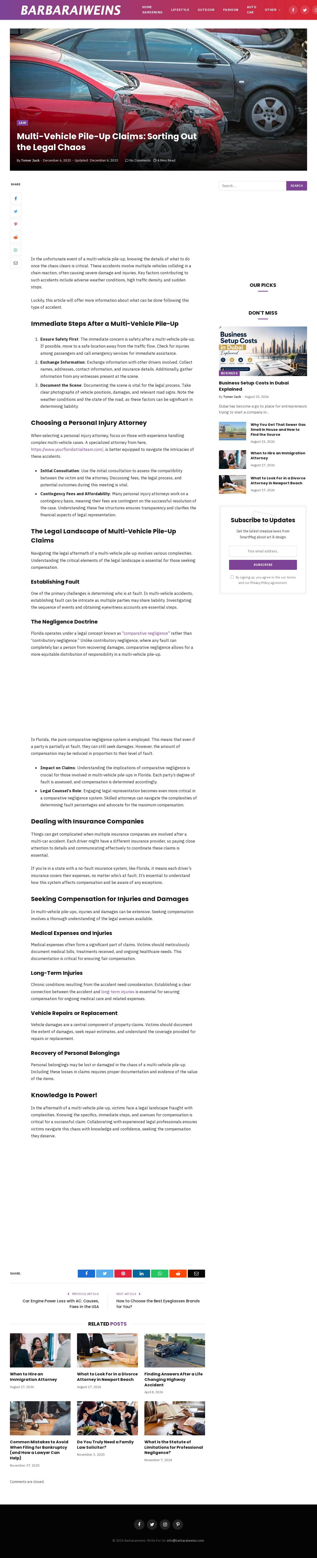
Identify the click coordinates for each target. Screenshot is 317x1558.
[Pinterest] (15, 224)
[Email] (15, 263)
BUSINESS (229, 373)
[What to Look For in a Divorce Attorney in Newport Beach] (107, 1350)
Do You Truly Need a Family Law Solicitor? (105, 1444)
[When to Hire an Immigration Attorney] (40, 1350)
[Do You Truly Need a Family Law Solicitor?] (107, 1418)
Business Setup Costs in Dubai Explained (254, 386)
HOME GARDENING (152, 9)
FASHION (230, 10)
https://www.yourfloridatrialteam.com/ (67, 449)
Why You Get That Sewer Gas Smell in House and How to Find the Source (278, 429)
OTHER (270, 10)
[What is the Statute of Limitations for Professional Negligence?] (174, 1418)
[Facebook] (15, 198)
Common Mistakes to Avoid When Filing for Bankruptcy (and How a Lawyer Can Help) (39, 1450)
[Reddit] (15, 237)
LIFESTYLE (180, 10)
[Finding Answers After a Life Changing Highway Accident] (174, 1350)
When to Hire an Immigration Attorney (33, 1376)
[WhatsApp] (15, 250)
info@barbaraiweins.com (185, 1540)
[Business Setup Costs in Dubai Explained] (263, 351)
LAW (22, 122)
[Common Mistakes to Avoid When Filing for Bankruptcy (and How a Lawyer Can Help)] (40, 1418)
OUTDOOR (206, 10)
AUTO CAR (252, 9)
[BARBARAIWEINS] (70, 10)
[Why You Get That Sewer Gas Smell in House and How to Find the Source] (232, 431)
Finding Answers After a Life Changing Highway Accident (173, 1379)
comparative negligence (146, 633)
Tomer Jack (30, 160)
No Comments (140, 160)
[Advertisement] (121, 218)
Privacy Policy (260, 583)
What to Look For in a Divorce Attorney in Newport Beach (107, 1376)
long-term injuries (117, 991)
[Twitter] (15, 211)
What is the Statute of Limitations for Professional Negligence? (173, 1447)
